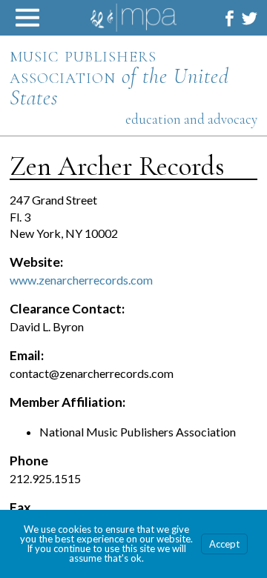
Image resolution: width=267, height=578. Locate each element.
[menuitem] (229, 18)
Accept (224, 544)
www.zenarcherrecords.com (81, 280)
